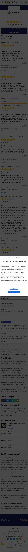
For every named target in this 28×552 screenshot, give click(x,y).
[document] (14, 276)
